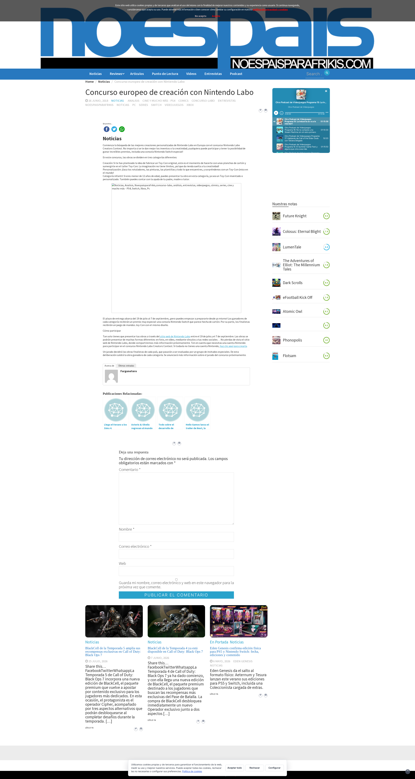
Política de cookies (192, 771)
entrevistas (227, 100)
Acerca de (109, 366)
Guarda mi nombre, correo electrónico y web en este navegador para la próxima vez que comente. (176, 585)
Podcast (236, 73)
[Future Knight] (276, 216)
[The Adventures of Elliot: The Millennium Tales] (276, 265)
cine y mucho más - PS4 (158, 100)
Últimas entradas (126, 366)
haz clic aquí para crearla (233, 346)
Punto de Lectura (165, 73)
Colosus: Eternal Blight (302, 231)
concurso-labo (203, 100)
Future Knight (295, 216)
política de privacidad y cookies (270, 9)
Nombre (126, 529)
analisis (133, 100)
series (143, 105)
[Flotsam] (275, 356)
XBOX (190, 105)
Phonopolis (292, 340)
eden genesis (243, 661)
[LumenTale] (276, 247)
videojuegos (174, 105)
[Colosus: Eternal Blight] (276, 232)
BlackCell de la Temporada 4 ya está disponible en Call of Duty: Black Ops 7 (175, 649)
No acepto (200, 16)
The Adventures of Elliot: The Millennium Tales (301, 265)
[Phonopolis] (276, 340)
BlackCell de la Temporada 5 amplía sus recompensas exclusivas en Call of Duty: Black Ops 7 (113, 651)
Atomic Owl (292, 311)
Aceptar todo (234, 767)
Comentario (130, 469)
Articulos (137, 73)
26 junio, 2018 (98, 100)
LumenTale (292, 247)
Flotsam (289, 356)
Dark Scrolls (292, 283)
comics (183, 100)
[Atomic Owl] (276, 311)
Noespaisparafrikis (99, 105)
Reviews (116, 73)
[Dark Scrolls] (276, 283)
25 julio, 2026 (98, 661)
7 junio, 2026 (160, 658)
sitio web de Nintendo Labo (175, 336)
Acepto (216, 16)
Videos (191, 73)
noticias (123, 105)
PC (134, 105)
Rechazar (254, 767)
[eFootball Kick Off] (276, 297)
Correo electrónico (135, 546)
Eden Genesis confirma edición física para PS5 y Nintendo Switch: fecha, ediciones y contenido (235, 651)
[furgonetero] (111, 376)
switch (156, 105)
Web (122, 563)
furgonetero (128, 371)
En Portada (219, 642)
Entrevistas (213, 73)
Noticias (95, 73)
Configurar (274, 767)
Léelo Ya (89, 728)
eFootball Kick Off (297, 297)
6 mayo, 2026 (221, 661)
